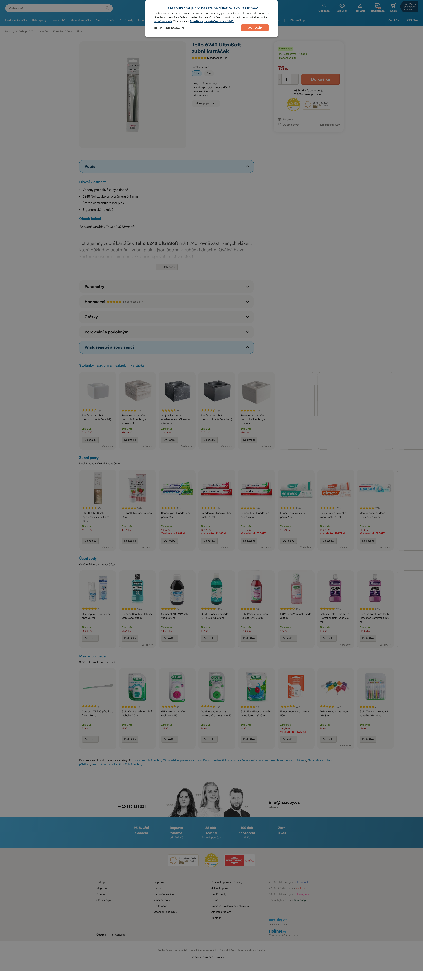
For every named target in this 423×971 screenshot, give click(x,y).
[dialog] (211, 18)
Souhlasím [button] (255, 27)
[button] (169, 28)
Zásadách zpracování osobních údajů (212, 21)
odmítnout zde (163, 21)
